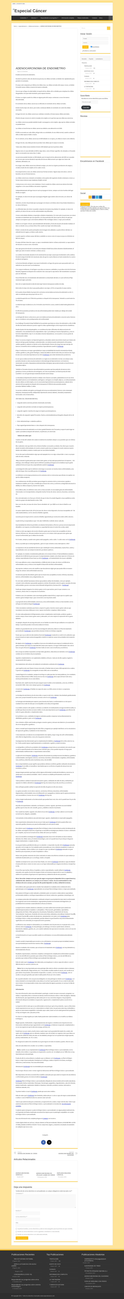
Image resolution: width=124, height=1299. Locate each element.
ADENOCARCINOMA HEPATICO (22, 1174)
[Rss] (106, 4)
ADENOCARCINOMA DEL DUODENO (66, 1153)
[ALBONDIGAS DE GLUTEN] (95, 151)
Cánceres (33, 18)
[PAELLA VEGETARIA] (86, 151)
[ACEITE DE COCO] (82, 71)
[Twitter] (110, 4)
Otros (100, 18)
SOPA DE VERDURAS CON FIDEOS (95, 1281)
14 (93, 83)
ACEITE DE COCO (89, 71)
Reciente (84, 59)
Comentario (19, 1193)
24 (93, 73)
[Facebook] (108, 4)
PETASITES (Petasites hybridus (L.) (95, 1271)
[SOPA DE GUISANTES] (95, 123)
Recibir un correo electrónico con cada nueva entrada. (32, 1234)
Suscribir (86, 107)
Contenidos (23, 18)
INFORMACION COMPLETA (91, 81)
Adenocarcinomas (34, 26)
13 (58, 1286)
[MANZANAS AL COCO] (86, 123)
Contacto (94, 18)
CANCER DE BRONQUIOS (92, 1286)
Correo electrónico (21, 1216)
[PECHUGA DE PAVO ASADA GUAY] (104, 151)
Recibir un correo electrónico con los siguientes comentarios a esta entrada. (39, 1231)
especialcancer (23, 26)
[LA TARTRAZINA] (82, 87)
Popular (91, 59)
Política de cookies (91, 211)
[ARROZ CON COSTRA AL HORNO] (95, 141)
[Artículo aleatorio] (111, 18)
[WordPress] (111, 4)
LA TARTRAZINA (88, 86)
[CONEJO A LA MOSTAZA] (86, 132)
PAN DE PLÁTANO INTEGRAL (23, 1259)
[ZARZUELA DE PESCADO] (104, 123)
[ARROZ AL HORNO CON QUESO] (86, 141)
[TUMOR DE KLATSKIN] (47, 1285)
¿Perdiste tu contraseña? (89, 51)
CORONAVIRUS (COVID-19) (23, 1274)
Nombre (18, 1210)
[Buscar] (108, 28)
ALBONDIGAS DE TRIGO (92, 1266)
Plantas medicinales (83, 18)
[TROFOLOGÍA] (82, 66)
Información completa (68, 18)
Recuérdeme (95, 47)
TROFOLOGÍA (88, 66)
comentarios (99, 59)
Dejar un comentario (22, 71)
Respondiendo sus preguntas (49, 18)
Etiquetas (84, 62)
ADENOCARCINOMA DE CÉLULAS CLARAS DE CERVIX (45, 1174)
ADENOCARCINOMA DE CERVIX (27, 1152)
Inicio (14, 18)
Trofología (60, 346)
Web (17, 1222)
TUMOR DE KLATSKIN (56, 1285)
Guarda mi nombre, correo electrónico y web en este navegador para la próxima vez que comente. (45, 1228)
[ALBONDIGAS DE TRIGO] (104, 132)
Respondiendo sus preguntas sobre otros (25, 1279)
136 (94, 68)
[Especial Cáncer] (30, 10)
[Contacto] (82, 76)
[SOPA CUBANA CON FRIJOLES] (95, 132)
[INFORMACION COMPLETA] (82, 82)
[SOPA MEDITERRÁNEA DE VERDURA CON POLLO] (104, 141)
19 (93, 78)
